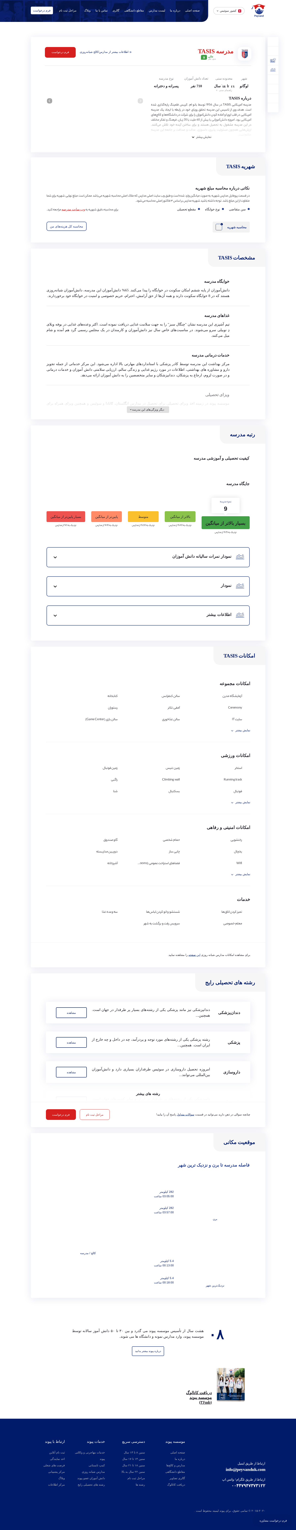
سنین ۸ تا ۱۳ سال (134, 1452)
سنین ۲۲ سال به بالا (133, 1471)
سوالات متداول (185, 1114)
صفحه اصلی (192, 10)
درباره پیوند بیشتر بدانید (148, 1351)
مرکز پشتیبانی (56, 1471)
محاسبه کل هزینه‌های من (66, 226)
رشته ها (140, 1484)
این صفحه (194, 955)
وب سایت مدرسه (73, 209)
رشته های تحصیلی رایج (91, 1484)
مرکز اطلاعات (56, 1484)
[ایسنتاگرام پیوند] (34, 1511)
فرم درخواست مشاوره (273, 1520)
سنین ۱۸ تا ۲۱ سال (133, 1465)
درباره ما (175, 10)
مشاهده (71, 1012)
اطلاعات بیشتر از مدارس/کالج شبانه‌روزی (104, 51)
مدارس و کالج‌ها (175, 1465)
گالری (116, 10)
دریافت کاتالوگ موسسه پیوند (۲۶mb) (199, 1397)
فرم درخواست (42, 10)
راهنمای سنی (225, 90)
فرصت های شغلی (54, 1465)
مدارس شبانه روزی (93, 1471)
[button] (49, 100)
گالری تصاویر (177, 1478)
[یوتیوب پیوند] (51, 1511)
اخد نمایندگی (57, 1458)
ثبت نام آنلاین (57, 1452)
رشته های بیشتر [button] (148, 1094)
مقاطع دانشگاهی (134, 10)
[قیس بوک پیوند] (41, 1511)
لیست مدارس (157, 10)
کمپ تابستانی (97, 1465)
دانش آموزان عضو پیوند (91, 1478)
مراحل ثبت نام (68, 10)
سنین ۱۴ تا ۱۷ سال (133, 1458)
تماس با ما (101, 10)
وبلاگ (87, 10)
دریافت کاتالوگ (176, 1484)
